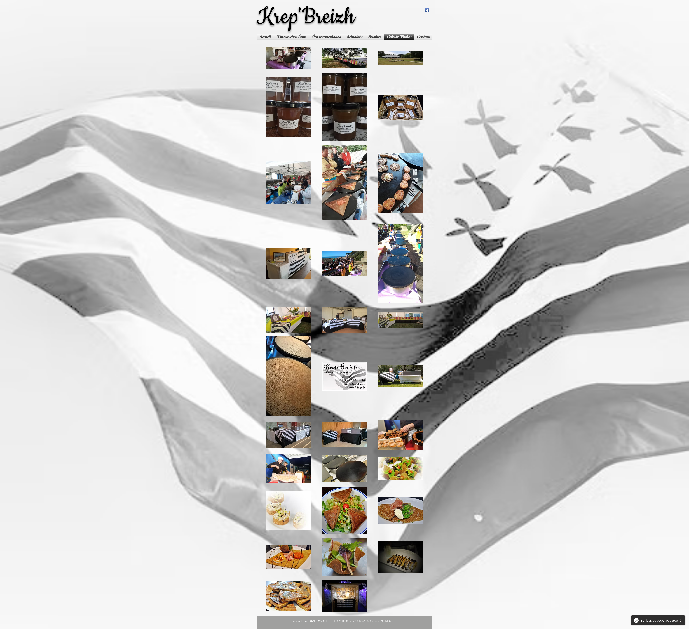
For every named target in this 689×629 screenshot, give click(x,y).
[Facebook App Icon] (427, 10)
